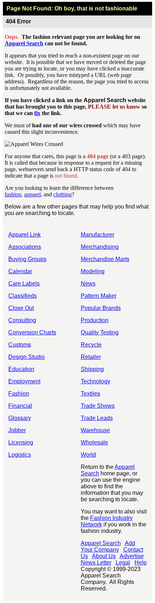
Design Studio (26, 357)
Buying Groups (27, 259)
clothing (62, 194)
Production (94, 320)
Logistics (19, 455)
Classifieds (22, 296)
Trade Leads (97, 418)
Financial (20, 406)
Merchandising (100, 247)
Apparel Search (24, 43)
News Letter (96, 562)
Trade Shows (98, 406)
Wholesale (94, 442)
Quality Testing (100, 332)
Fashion (18, 393)
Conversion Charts (32, 332)
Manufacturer (97, 235)
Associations (24, 247)
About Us (104, 556)
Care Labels (24, 283)
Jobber (17, 430)
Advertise (132, 556)
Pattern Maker (98, 296)
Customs (19, 345)
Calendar (20, 271)
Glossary (19, 418)
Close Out (21, 308)
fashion (13, 194)
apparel (32, 194)
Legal (123, 562)
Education (21, 369)
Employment (24, 381)
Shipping (92, 369)
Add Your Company (108, 546)
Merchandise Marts (105, 259)
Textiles (90, 393)
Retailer (91, 357)
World (88, 455)
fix (37, 113)
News (88, 283)
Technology (95, 381)
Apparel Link (24, 235)
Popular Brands (101, 308)
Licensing (20, 442)
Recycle (91, 345)
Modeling (93, 271)
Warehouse (95, 430)
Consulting (22, 320)
